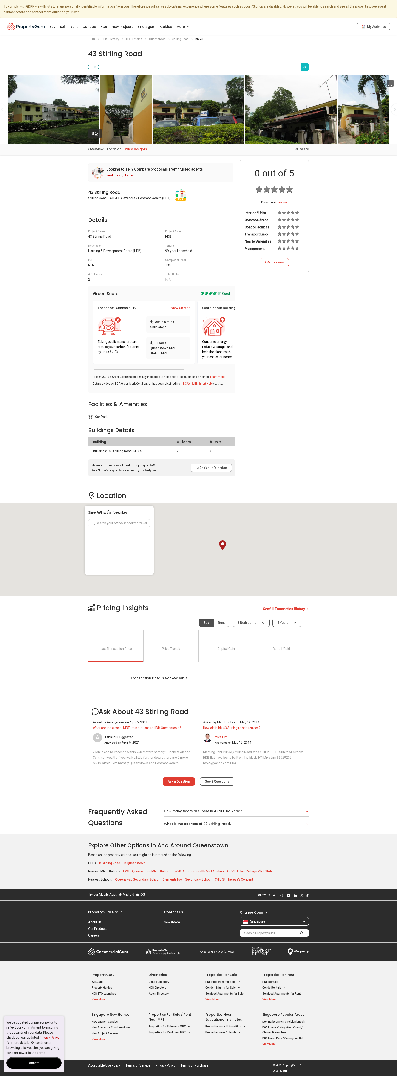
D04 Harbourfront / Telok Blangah (283, 1021)
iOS (142, 894)
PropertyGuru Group (105, 912)
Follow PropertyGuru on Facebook (274, 895)
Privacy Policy (49, 1037)
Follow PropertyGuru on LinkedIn (295, 895)
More (181, 26)
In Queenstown (134, 863)
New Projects (122, 26)
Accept (34, 1063)
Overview (96, 149)
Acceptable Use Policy (104, 1065)
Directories (158, 974)
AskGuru (97, 981)
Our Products (97, 929)
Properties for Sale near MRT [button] (167, 1026)
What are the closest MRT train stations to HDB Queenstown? (137, 728)
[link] (160, 172)
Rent (74, 26)
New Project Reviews (105, 1033)
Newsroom (172, 922)
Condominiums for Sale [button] (220, 987)
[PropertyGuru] (26, 26)
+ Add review (274, 262)
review (281, 202)
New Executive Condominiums (111, 1027)
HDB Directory (157, 987)
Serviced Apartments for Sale (224, 993)
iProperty (298, 951)
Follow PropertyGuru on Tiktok (307, 895)
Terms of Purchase (194, 1065)
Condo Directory (159, 981)
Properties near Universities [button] (223, 1026)
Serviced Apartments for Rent (281, 993)
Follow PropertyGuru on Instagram (281, 895)
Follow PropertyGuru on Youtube (288, 895)
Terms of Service (137, 1065)
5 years (283, 623)
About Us (95, 922)
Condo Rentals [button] (272, 987)
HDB (103, 26)
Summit (217, 952)
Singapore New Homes (111, 1014)
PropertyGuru (103, 974)
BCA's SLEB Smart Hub (197, 383)
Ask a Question (179, 781)
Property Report (262, 951)
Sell (63, 26)
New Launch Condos (105, 1021)
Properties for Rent (278, 974)
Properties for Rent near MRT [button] (168, 1032)
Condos (89, 26)
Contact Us (173, 912)
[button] (222, 545)
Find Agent (147, 26)
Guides (166, 26)
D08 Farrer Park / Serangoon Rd (282, 1038)
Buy (52, 26)
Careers (94, 935)
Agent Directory (159, 993)
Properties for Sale (221, 974)
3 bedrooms (247, 623)
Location (114, 149)
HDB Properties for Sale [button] (220, 981)
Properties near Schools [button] (221, 1032)
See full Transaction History (284, 609)
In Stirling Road (110, 863)
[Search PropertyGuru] (302, 933)
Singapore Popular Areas (283, 1014)
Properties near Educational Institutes (223, 1017)
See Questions (217, 781)
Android (128, 894)
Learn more (217, 377)
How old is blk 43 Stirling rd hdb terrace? (231, 728)
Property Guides (102, 987)
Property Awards (162, 952)
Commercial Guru (108, 951)
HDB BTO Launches (104, 993)
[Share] (305, 67)
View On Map (180, 308)
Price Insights (136, 149)
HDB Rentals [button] (270, 981)
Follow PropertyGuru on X (301, 895)
